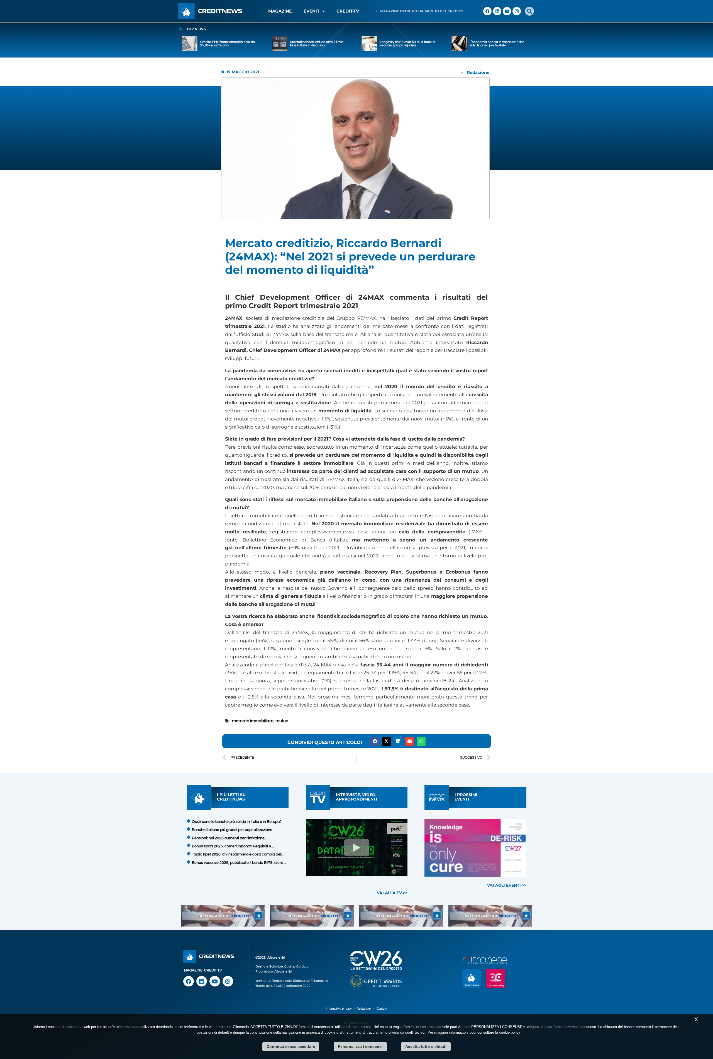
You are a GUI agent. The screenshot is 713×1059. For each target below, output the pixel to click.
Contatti (382, 1008)
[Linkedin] (497, 11)
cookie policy (509, 1032)
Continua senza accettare (291, 1046)
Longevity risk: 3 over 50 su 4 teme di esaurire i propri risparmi (317, 43)
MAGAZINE (280, 11)
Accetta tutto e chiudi (425, 1046)
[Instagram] (516, 11)
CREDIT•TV (347, 11)
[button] (529, 11)
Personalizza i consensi (360, 1046)
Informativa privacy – (341, 1008)
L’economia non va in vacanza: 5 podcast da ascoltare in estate (494, 43)
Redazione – (367, 1008)
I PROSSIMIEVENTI (466, 796)
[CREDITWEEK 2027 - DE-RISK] (475, 848)
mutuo (281, 721)
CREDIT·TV (213, 970)
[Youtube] (507, 11)
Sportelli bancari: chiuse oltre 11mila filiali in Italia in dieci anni (227, 43)
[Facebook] (487, 11)
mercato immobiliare (253, 721)
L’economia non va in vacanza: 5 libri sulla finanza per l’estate (407, 43)
